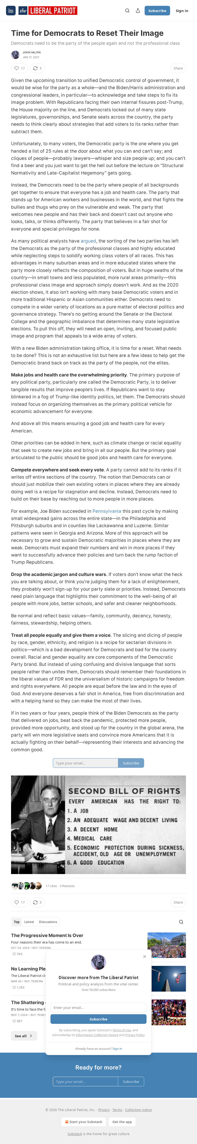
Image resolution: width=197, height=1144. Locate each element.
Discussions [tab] (48, 922)
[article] (98, 945)
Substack (75, 1133)
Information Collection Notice (97, 1035)
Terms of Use (121, 1030)
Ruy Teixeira (41, 948)
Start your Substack (85, 1121)
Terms (117, 1109)
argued (88, 241)
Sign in (182, 10)
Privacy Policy (134, 1035)
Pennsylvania (106, 511)
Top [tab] (16, 922)
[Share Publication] (138, 10)
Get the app (122, 1121)
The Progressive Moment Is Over (47, 935)
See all (21, 1035)
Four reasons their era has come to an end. (46, 942)
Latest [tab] (29, 922)
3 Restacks (67, 886)
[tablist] (35, 922)
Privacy (104, 1109)
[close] (144, 956)
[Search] (127, 10)
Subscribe (157, 10)
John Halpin (32, 52)
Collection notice (138, 1109)
